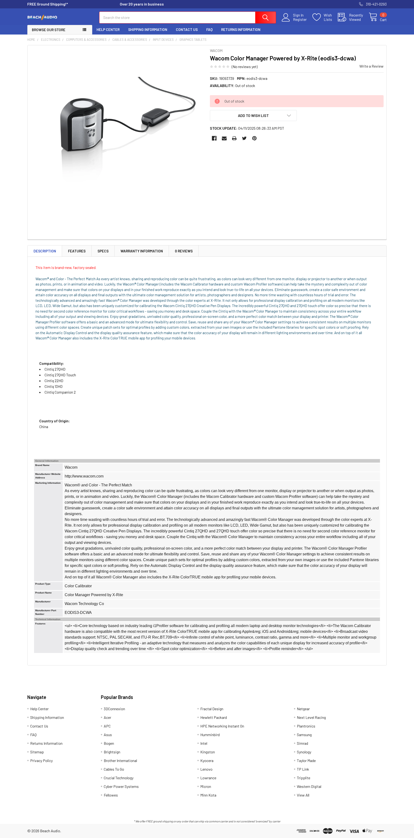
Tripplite (303, 777)
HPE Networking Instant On (222, 726)
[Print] (234, 138)
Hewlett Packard (213, 717)
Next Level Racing (311, 717)
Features (77, 251)
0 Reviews (184, 251)
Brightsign (112, 752)
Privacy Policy (41, 760)
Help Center (108, 29)
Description (45, 251)
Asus (108, 734)
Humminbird (210, 734)
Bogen (109, 743)
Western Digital (309, 786)
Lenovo (206, 769)
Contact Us (187, 29)
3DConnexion (114, 708)
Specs (103, 251)
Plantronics (306, 726)
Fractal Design (211, 708)
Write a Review (371, 66)
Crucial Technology (118, 777)
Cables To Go (114, 769)
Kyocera (206, 760)
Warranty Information (142, 251)
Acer (107, 717)
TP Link (303, 769)
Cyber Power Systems (121, 786)
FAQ (209, 29)
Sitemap (37, 752)
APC (107, 726)
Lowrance (208, 777)
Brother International (120, 760)
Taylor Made (306, 760)
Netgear (303, 708)
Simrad (302, 743)
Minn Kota (208, 795)
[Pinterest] (254, 138)
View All (303, 795)
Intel (203, 743)
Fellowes (111, 795)
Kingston (207, 752)
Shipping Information (147, 29)
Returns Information (240, 29)
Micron (205, 786)
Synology (304, 752)
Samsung (304, 734)
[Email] (224, 138)
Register (300, 19)
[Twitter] (244, 138)
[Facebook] (214, 138)
